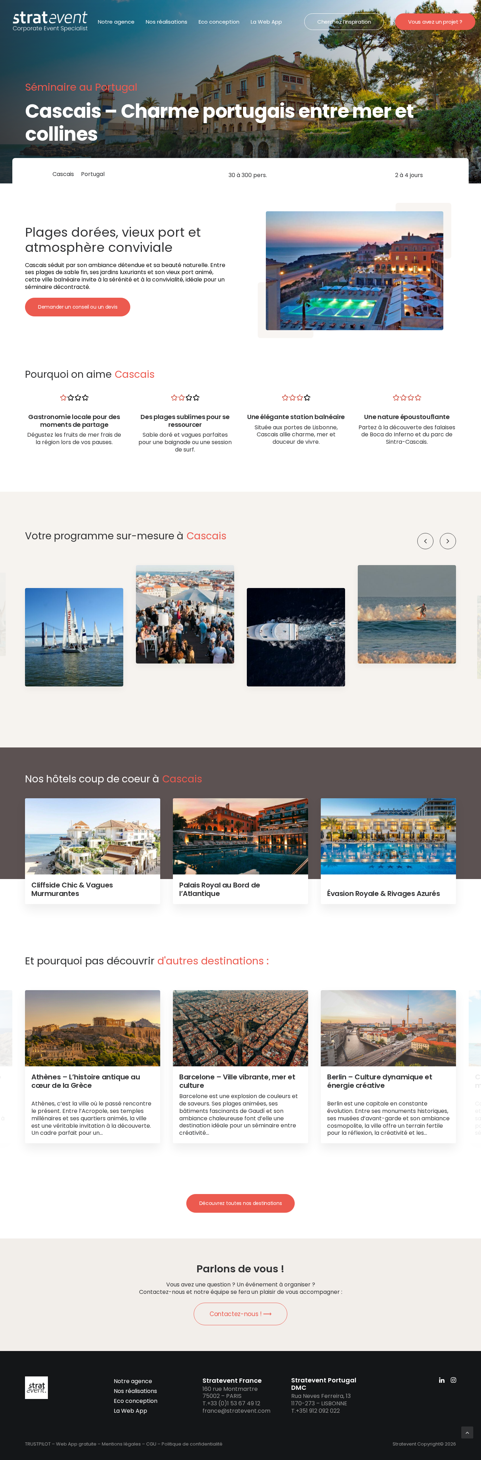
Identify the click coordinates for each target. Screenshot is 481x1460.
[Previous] (425, 541)
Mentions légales (121, 1444)
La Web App (266, 21)
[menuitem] (116, 21)
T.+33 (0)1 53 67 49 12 (231, 1403)
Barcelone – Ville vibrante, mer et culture (237, 1081)
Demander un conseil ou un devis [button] (77, 306)
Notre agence (116, 21)
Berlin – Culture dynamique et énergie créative (379, 1081)
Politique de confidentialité (192, 1444)
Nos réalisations (166, 21)
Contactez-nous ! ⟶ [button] (240, 1314)
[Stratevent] (50, 22)
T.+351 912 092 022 (315, 1411)
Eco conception (219, 21)
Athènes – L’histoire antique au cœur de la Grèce (85, 1081)
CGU (151, 1444)
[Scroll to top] (467, 1432)
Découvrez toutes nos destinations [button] (240, 1203)
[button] (448, 541)
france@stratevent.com (236, 1411)
